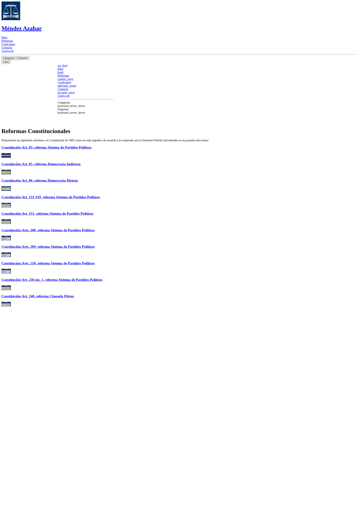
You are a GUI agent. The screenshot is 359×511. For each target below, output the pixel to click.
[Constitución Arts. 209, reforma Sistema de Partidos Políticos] (179, 255)
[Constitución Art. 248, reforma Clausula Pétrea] (179, 304)
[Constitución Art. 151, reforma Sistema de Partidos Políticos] (179, 222)
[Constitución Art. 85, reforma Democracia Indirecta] (179, 172)
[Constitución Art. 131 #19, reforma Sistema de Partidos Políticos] (179, 205)
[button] (86, 104)
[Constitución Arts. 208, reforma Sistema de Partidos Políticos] (179, 238)
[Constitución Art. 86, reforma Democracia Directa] (179, 189)
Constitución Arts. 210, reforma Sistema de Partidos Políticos (48, 263)
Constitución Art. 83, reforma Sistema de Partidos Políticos (46, 147)
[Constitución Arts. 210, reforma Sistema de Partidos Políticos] (179, 271)
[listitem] (179, 37)
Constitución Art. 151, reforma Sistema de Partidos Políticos (47, 214)
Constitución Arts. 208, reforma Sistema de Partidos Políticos (48, 230)
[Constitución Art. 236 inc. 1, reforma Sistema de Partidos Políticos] (179, 288)
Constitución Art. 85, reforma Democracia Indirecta (41, 164)
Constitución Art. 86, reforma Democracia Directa (39, 180)
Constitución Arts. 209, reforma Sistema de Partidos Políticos (48, 247)
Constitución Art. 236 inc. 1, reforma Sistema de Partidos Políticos (51, 280)
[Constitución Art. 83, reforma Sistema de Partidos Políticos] (179, 155)
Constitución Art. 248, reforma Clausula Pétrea (37, 296)
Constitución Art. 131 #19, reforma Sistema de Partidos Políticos (50, 197)
